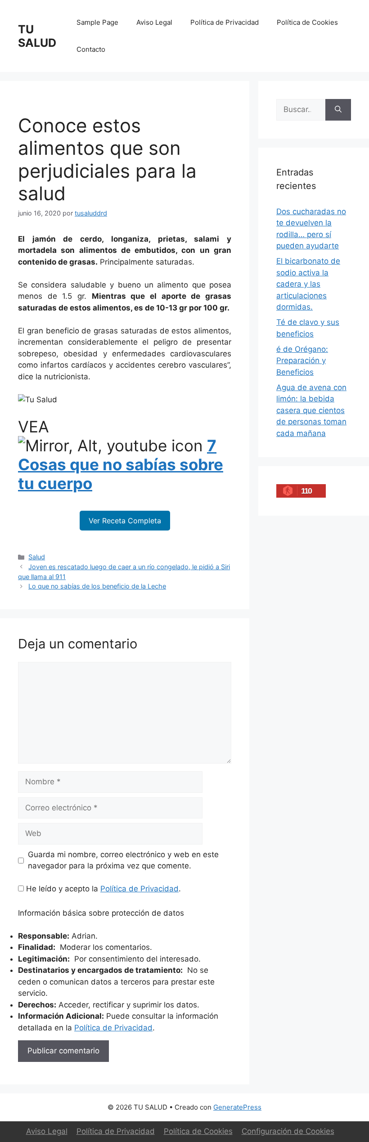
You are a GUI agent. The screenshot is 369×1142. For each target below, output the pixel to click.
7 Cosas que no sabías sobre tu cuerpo (120, 464)
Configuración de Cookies (288, 1131)
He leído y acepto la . (102, 888)
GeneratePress (237, 1107)
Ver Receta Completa (125, 520)
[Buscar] (338, 110)
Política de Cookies (307, 22)
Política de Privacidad (224, 22)
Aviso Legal (154, 22)
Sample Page (97, 22)
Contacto (90, 49)
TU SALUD (37, 35)
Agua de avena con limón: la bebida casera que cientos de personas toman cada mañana (311, 410)
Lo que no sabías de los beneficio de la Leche (97, 586)
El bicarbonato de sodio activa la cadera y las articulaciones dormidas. (308, 283)
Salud (36, 557)
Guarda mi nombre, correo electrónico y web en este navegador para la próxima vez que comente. (123, 860)
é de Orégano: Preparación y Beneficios (302, 361)
